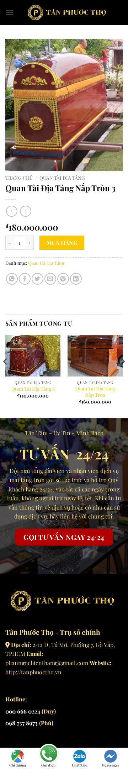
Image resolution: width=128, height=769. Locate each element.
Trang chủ (19, 177)
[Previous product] (25, 211)
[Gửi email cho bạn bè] (50, 279)
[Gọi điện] (48, 754)
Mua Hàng (62, 242)
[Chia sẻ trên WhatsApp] (12, 279)
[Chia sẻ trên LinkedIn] (76, 279)
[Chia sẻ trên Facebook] (25, 279)
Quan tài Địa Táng (62, 177)
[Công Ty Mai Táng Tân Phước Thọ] (68, 12)
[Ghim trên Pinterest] (63, 279)
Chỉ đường (17, 765)
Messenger (110, 765)
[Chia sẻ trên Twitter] (37, 279)
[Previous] (5, 375)
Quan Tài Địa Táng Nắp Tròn (95, 391)
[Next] (122, 375)
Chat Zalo (79, 765)
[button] (9, 12)
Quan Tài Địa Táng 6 (33, 389)
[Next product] (11, 211)
